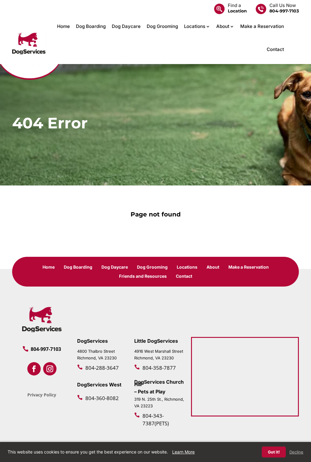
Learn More (183, 451)
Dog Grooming (162, 26)
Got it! (274, 452)
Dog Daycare (126, 26)
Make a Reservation (262, 26)
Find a (234, 5)
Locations (194, 26)
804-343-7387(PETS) (155, 419)
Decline (296, 452)
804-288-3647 (102, 367)
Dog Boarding (91, 26)
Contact (275, 49)
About (222, 26)
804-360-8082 (102, 398)
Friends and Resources (143, 276)
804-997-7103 (284, 11)
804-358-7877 (159, 367)
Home (63, 26)
